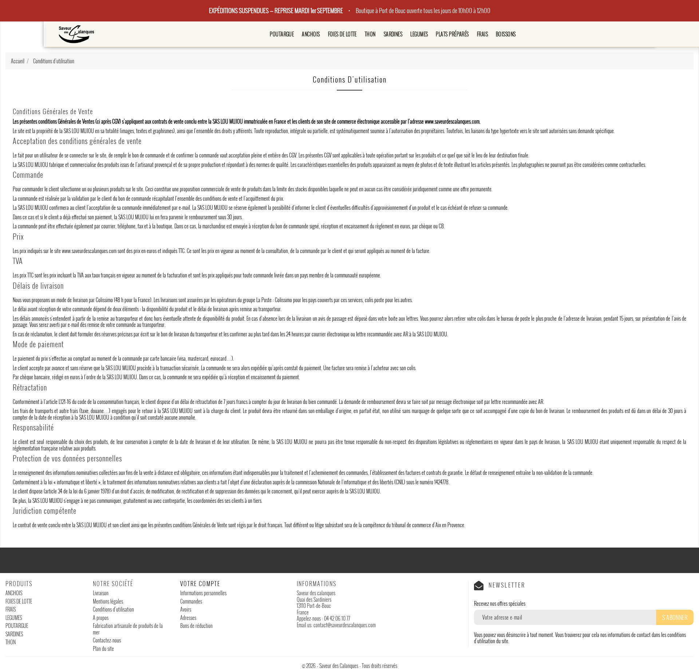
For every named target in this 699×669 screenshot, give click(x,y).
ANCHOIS (311, 34)
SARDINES (393, 34)
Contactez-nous (107, 640)
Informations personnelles (203, 593)
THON (370, 34)
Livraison (100, 593)
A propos (100, 617)
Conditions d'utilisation (113, 609)
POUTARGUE (282, 34)
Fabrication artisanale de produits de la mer (128, 629)
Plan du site (103, 648)
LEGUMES (419, 34)
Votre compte (200, 583)
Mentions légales (108, 601)
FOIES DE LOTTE (342, 34)
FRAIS (482, 34)
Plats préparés (452, 34)
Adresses (188, 617)
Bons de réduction (196, 625)
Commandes (191, 601)
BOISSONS (506, 34)
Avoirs (185, 609)
